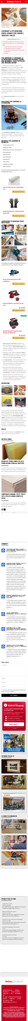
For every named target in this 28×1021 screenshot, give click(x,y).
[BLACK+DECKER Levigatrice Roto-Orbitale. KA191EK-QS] (14, 323)
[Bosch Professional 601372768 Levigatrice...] (14, 273)
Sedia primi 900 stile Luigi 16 (9, 911)
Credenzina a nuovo (7, 903)
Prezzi (6, 53)
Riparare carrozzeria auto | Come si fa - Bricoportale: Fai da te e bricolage (15, 596)
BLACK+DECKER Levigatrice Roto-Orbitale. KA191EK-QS (12, 332)
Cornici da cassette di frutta (14, 766)
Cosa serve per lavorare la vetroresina (13, 46)
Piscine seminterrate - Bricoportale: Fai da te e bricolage (16, 613)
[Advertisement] (14, 528)
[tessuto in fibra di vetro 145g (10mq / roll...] (14, 180)
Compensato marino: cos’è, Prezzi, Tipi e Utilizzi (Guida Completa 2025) (13, 496)
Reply (7, 559)
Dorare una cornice (14, 782)
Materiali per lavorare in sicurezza (12, 48)
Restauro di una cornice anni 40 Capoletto (12, 919)
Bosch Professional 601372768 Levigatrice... (12, 280)
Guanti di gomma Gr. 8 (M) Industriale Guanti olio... (13, 212)
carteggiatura (10, 378)
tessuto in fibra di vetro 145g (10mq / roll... (13, 188)
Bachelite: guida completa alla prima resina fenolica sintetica (12, 462)
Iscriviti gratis (13, 724)
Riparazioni (7, 51)
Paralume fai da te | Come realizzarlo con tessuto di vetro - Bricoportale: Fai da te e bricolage (16, 628)
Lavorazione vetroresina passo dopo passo (14, 50)
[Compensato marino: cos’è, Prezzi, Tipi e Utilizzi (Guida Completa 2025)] (14, 484)
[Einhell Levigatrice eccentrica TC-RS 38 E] (14, 295)
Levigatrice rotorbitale (14, 858)
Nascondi (18, 39)
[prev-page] (2, 509)
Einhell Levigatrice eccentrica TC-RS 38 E (13, 304)
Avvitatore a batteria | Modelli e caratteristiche (14, 842)
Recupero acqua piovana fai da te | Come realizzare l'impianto (16, 564)
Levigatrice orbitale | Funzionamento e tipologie (14, 826)
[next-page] (5, 509)
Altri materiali (4, 465)
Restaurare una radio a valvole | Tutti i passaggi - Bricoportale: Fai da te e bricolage (16, 550)
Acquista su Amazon (19, 191)
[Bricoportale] (14, 2)
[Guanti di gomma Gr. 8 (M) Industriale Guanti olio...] (14, 203)
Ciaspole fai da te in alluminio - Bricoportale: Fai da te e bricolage (16, 646)
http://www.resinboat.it (11, 639)
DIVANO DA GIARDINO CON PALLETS (11, 927)
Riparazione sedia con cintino (9, 935)
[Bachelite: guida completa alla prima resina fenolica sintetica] (14, 451)
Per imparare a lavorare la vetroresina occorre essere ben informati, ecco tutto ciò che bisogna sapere (13, 43)
